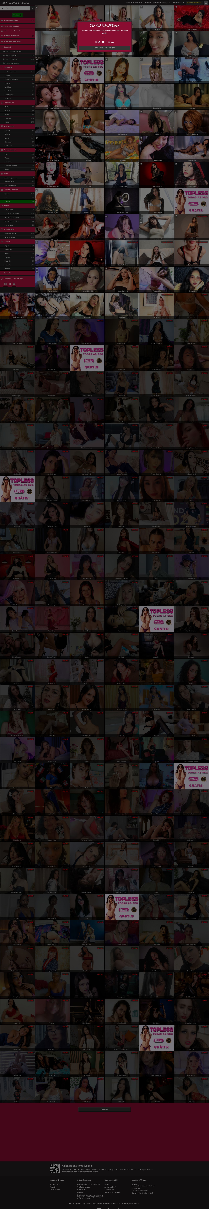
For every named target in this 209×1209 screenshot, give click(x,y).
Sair (104, 37)
